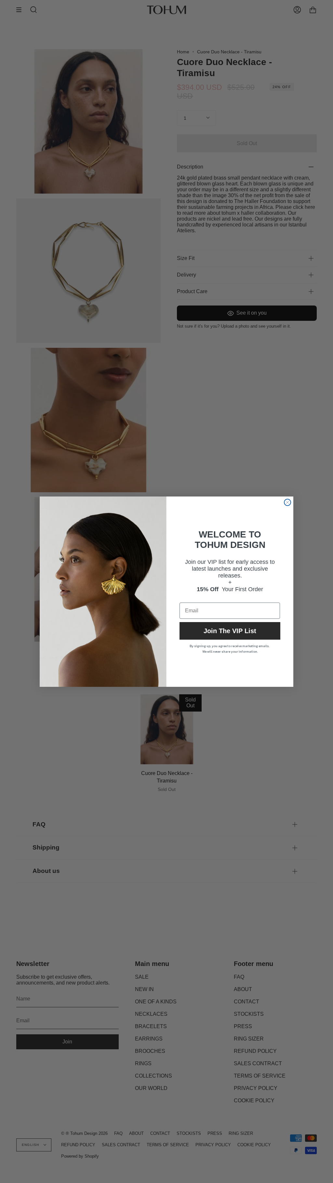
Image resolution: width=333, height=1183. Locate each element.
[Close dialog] (287, 502)
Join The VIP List (230, 630)
